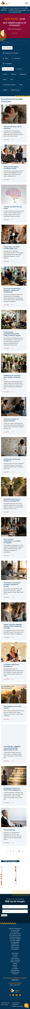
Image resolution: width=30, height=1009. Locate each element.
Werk (20, 85)
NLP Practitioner (15, 932)
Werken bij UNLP (15, 958)
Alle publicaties (7, 48)
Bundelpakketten (15, 949)
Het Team (15, 956)
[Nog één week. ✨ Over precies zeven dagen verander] (1, 872)
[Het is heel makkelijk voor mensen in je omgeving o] (15, 872)
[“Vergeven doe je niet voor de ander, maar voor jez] (15, 884)
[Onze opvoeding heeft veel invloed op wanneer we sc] (15, 876)
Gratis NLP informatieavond (15, 928)
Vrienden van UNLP (15, 962)
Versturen (4, 915)
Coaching (19, 69)
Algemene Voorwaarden (17, 1006)
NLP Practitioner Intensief (15, 935)
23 (19, 851)
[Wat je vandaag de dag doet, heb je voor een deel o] (1, 870)
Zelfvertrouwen (15, 90)
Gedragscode (15, 1004)
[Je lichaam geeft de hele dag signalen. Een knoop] (1, 876)
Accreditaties (15, 968)
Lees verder (15, 33)
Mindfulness (23, 74)
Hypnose (13, 74)
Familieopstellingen (15, 942)
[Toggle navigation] (26, 3)
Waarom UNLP (15, 953)
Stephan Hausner (15, 945)
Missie (4, 79)
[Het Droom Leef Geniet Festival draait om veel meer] (1, 882)
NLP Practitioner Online (15, 933)
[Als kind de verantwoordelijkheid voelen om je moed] (1, 868)
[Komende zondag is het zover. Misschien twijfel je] (15, 868)
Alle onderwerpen (8, 69)
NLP (12, 79)
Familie (5, 74)
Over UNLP (15, 955)
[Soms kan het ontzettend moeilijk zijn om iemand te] (15, 882)
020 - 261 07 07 (15, 985)
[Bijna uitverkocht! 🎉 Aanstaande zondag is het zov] (15, 867)
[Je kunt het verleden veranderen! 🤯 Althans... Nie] (1, 867)
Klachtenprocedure (15, 970)
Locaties (15, 967)
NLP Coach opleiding (15, 940)
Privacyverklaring (16, 1003)
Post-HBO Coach (15, 944)
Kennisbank (15, 973)
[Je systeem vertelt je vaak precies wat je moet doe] (1, 880)
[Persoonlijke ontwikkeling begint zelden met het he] (15, 878)
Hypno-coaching (15, 947)
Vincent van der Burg (15, 960)
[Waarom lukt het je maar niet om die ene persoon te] (15, 880)
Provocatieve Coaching (9, 85)
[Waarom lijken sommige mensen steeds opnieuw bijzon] (1, 874)
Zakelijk (5, 90)
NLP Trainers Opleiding (15, 938)
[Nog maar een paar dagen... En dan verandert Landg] (15, 870)
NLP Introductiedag (15, 930)
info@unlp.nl (15, 980)
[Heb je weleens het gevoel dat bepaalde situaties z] (1, 884)
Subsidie (15, 963)
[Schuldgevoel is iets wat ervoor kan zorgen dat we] (15, 874)
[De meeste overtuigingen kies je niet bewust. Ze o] (1, 878)
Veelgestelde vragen (15, 972)
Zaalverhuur (15, 965)
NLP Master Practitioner (15, 937)
